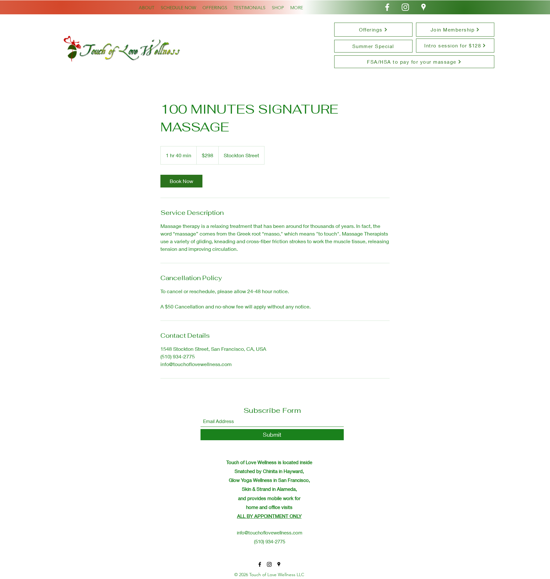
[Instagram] (405, 7)
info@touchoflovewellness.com (269, 532)
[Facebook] (387, 7)
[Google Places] (423, 7)
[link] (181, 181)
